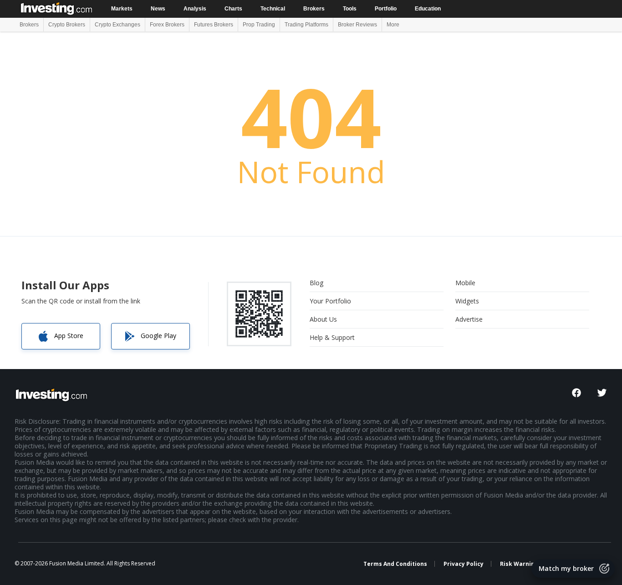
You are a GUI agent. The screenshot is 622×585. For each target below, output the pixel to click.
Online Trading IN (57, 7)
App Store (68, 335)
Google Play (158, 335)
